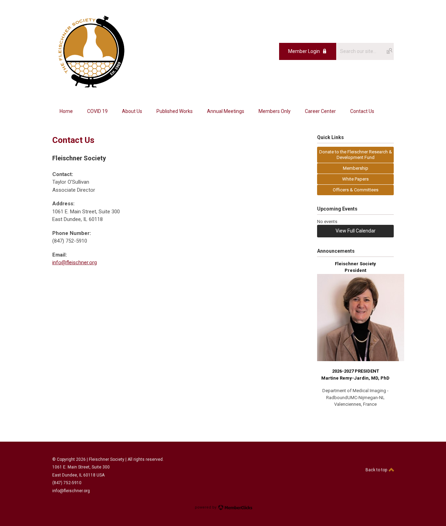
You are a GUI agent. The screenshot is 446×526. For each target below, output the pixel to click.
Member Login (304, 51)
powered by (206, 507)
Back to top (377, 469)
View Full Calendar (356, 231)
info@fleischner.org (74, 262)
